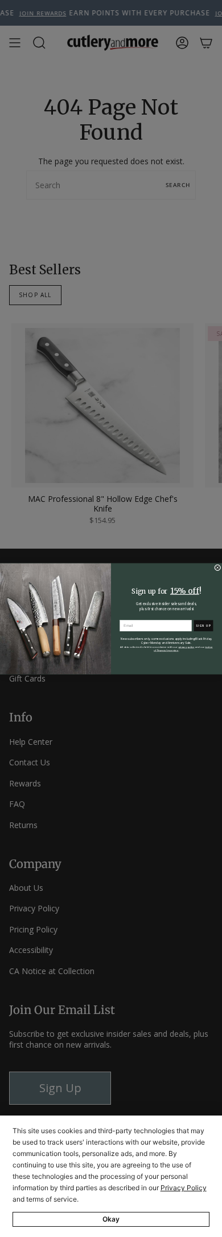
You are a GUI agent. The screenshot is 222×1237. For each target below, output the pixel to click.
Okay (111, 1219)
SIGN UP (203, 625)
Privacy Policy (184, 1187)
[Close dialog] (217, 567)
